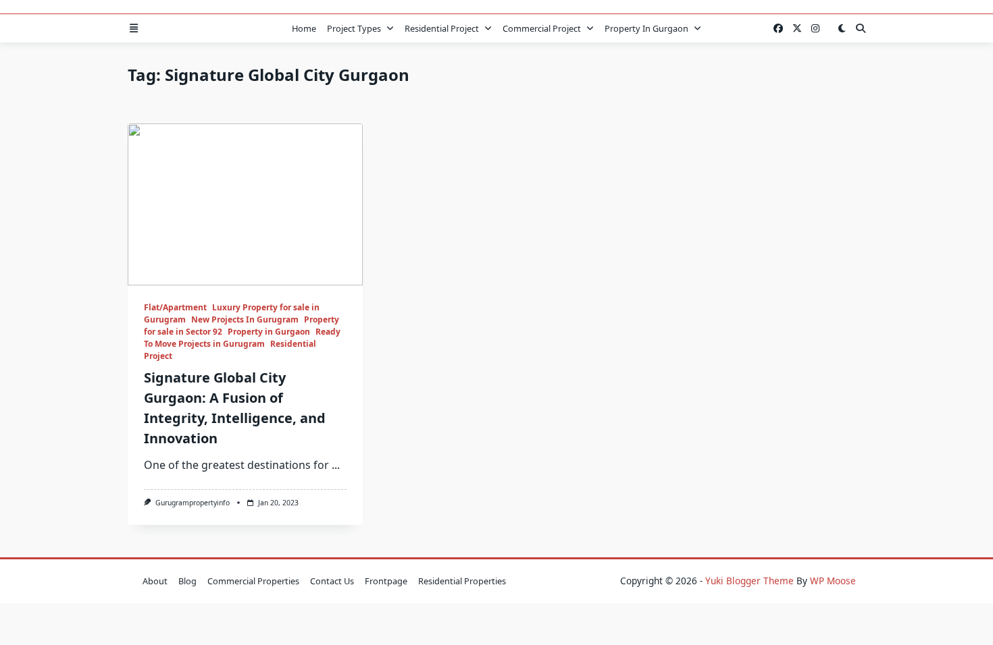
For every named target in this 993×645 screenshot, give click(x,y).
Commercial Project (542, 28)
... (336, 464)
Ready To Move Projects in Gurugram (242, 337)
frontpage (386, 581)
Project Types (354, 28)
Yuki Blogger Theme (749, 580)
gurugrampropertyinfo (192, 502)
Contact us (332, 581)
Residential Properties (462, 581)
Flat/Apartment (175, 307)
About (155, 581)
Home (304, 28)
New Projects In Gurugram (245, 319)
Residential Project (442, 28)
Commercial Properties (253, 581)
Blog (187, 581)
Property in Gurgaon (646, 28)
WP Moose (833, 580)
